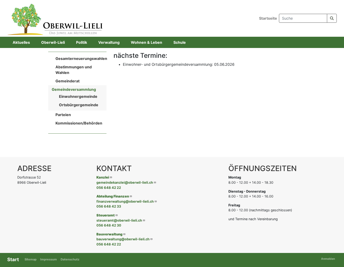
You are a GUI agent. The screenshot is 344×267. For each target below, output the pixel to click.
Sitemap (31, 259)
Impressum (48, 259)
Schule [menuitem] (179, 42)
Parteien (63, 114)
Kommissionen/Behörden (78, 123)
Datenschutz (70, 259)
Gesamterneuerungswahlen (81, 58)
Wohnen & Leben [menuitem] (146, 42)
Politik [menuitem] (81, 42)
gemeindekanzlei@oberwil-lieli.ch (124, 182)
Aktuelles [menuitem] (21, 42)
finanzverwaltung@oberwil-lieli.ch (125, 201)
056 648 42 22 (108, 188)
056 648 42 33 (108, 206)
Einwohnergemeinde (78, 96)
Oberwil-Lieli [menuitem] (53, 42)
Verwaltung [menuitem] (109, 42)
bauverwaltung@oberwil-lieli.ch (123, 239)
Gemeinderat (67, 81)
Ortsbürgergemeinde (78, 104)
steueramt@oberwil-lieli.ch (119, 220)
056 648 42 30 (108, 225)
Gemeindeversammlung (74, 89)
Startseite (268, 18)
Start (13, 259)
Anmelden (328, 258)
